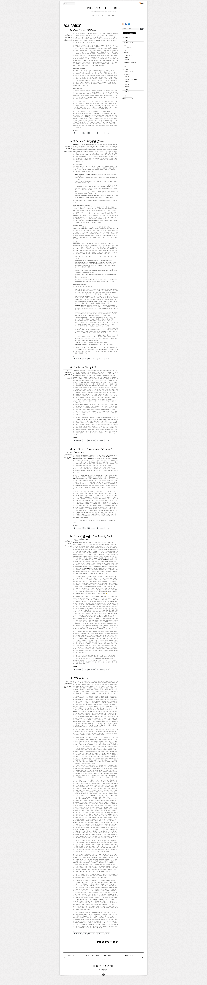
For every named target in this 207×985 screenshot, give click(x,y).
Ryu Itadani (109, 613)
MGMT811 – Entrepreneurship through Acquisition (92, 450)
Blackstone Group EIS (84, 367)
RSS (142, 3)
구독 (142, 28)
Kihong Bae (69, 35)
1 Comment (69, 543)
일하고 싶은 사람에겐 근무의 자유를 (131, 79)
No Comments (68, 37)
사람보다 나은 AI (127, 76)
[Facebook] (126, 23)
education (68, 39)
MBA (109, 15)
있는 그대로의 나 (127, 47)
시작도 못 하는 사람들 (128, 42)
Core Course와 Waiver (85, 31)
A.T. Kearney (87, 568)
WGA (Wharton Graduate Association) (85, 174)
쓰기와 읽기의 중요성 (128, 84)
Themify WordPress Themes (108, 971)
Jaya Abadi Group (90, 599)
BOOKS (98, 15)
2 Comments (69, 148)
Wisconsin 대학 (103, 564)
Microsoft (88, 220)
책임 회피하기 (126, 86)
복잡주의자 (125, 89)
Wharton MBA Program (107, 47)
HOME (92, 15)
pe (70, 377)
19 (108, 941)
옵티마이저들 (126, 81)
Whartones (78, 344)
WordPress (100, 971)
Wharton (75, 144)
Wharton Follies (79, 305)
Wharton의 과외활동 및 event (89, 141)
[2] (104, 959)
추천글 (124, 45)
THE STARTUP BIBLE (103, 8)
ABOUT (114, 15)
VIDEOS (104, 15)
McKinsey (89, 498)
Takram (95, 558)
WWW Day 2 (80, 678)
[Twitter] (129, 23)
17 (103, 941)
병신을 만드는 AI (127, 57)
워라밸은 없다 (126, 52)
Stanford (75, 542)
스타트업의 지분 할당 (128, 55)
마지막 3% (125, 50)
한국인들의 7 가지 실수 (128, 60)
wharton (69, 40)
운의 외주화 (125, 40)
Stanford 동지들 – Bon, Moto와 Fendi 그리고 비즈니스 (94, 538)
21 (113, 941)
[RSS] (123, 23)
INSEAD (106, 549)
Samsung (96, 498)
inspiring (70, 546)
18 (105, 941)
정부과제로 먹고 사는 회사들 (129, 62)
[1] (102, 959)
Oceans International (106, 409)
